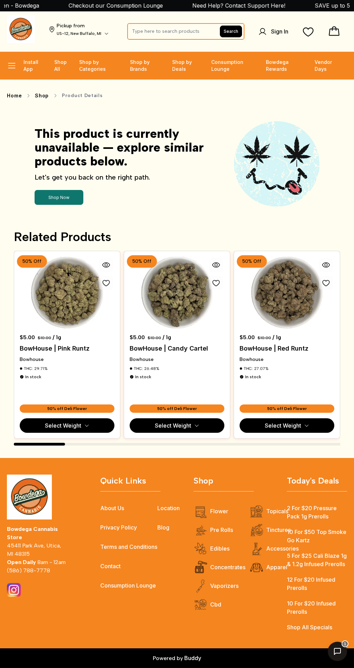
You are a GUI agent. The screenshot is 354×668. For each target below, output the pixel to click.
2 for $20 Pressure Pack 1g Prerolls (312, 512)
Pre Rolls (221, 529)
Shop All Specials (309, 627)
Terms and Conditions (128, 546)
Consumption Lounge (128, 585)
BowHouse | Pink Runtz (55, 348)
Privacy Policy (118, 527)
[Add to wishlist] (106, 283)
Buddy (192, 658)
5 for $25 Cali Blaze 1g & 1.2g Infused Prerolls (317, 559)
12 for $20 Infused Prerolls (311, 583)
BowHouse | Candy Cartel (169, 348)
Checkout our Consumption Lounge (108, 5)
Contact (110, 566)
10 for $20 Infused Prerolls (311, 607)
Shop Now (58, 197)
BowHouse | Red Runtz (274, 348)
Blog (163, 527)
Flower (219, 511)
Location (168, 508)
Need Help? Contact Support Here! (232, 5)
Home (14, 95)
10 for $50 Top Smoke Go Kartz (316, 536)
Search (231, 31)
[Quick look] (106, 265)
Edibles (220, 548)
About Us (112, 508)
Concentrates (227, 567)
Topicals (277, 511)
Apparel (276, 567)
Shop (42, 95)
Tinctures (278, 529)
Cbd (215, 604)
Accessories (282, 548)
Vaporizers (224, 585)
